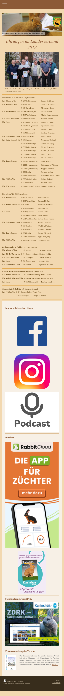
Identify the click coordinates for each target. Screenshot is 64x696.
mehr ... (55, 665)
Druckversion (12, 681)
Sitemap (20, 681)
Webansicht (56, 683)
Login (58, 680)
